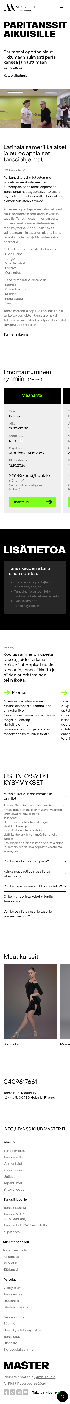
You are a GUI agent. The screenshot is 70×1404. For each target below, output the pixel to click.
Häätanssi (10, 1269)
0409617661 (20, 1082)
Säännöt (10, 1324)
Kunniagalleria (14, 1170)
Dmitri (13, 441)
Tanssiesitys (13, 1294)
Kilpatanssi (12, 1232)
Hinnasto (10, 1343)
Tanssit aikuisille (15, 1250)
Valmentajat (13, 1164)
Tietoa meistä (14, 1151)
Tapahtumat (13, 1183)
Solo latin (10, 1263)
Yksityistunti (13, 1288)
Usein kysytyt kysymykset (23, 1330)
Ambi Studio (45, 1377)
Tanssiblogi (12, 1337)
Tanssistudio (13, 1157)
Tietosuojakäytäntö (19, 1349)
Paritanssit (11, 1257)
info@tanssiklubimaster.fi (34, 1129)
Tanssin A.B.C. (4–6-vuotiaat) (15, 1216)
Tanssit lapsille (15, 1208)
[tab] (35, 824)
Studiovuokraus (16, 1307)
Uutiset (9, 1177)
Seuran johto (14, 1317)
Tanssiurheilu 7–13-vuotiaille (25, 1225)
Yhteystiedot (14, 1189)
